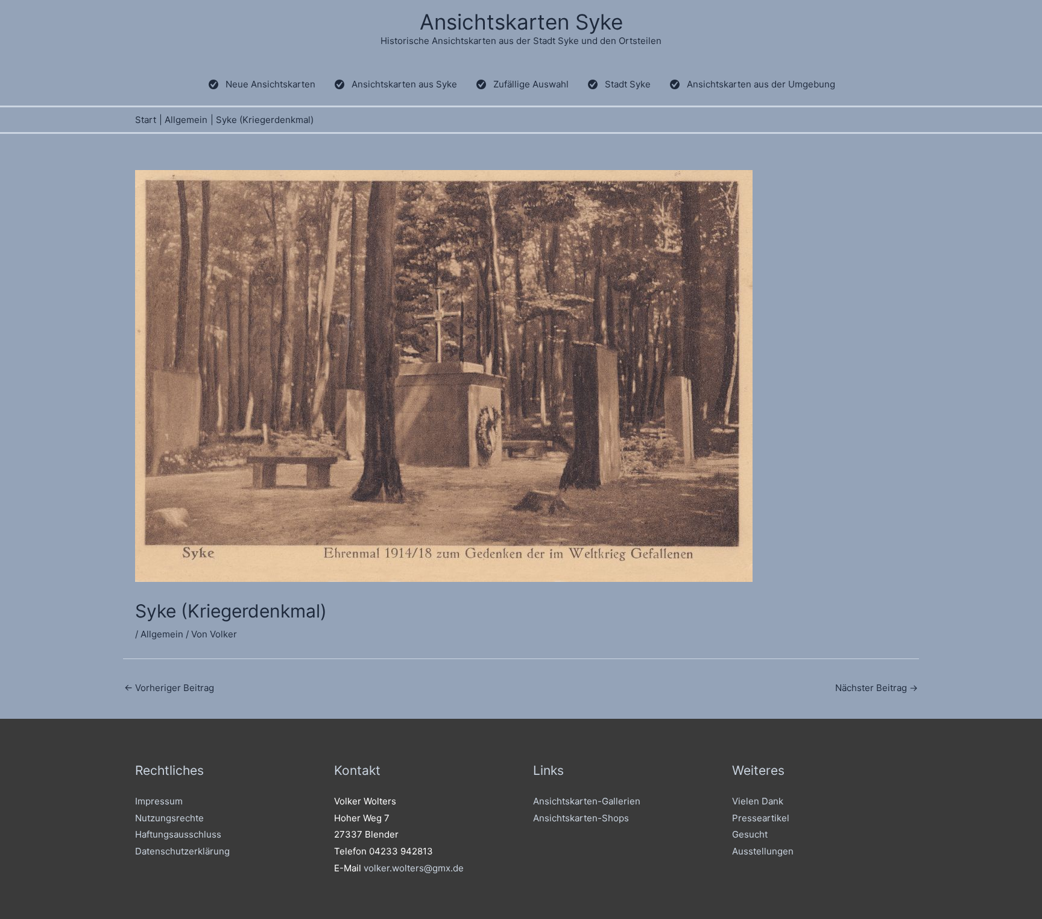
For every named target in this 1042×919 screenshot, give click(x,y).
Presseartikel (760, 818)
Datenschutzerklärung (182, 851)
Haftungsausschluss (178, 834)
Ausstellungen (763, 851)
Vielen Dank (757, 801)
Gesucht (750, 834)
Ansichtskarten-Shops (581, 818)
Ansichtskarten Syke (521, 21)
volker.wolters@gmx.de (414, 868)
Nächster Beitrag (876, 687)
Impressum (159, 801)
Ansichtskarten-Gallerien (586, 801)
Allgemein (162, 634)
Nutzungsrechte (169, 818)
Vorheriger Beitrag (169, 687)
